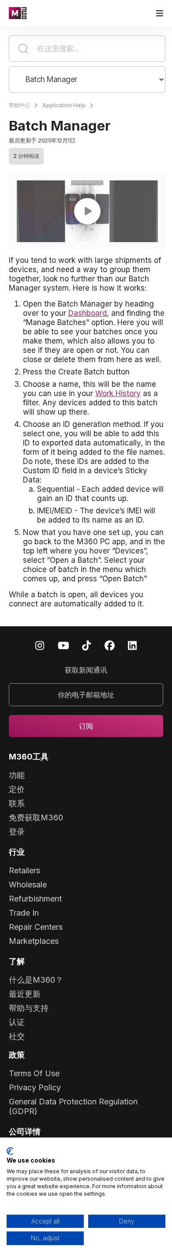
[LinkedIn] (132, 645)
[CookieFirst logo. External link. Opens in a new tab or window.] (10, 1151)
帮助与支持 (29, 1008)
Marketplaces (34, 941)
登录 (17, 831)
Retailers (24, 870)
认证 (17, 1022)
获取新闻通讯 (86, 670)
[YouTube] (63, 645)
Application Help (64, 105)
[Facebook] (110, 645)
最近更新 (25, 994)
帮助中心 (19, 105)
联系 (17, 803)
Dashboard (87, 313)
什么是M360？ (36, 979)
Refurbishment (35, 898)
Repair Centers (36, 927)
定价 (17, 789)
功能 (17, 775)
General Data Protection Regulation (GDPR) (73, 1106)
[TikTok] (86, 645)
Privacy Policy (35, 1087)
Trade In (24, 912)
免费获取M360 (36, 817)
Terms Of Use (34, 1073)
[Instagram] (39, 645)
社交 (17, 1036)
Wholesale (28, 884)
